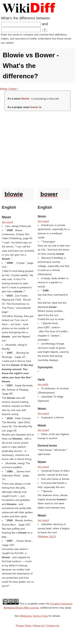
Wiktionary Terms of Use (34, 615)
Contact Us (52, 625)
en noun (7, 222)
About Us (39, 625)
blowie (3, 88)
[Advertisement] (37, 148)
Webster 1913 (47, 536)
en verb (43, 384)
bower (13, 88)
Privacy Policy (24, 625)
